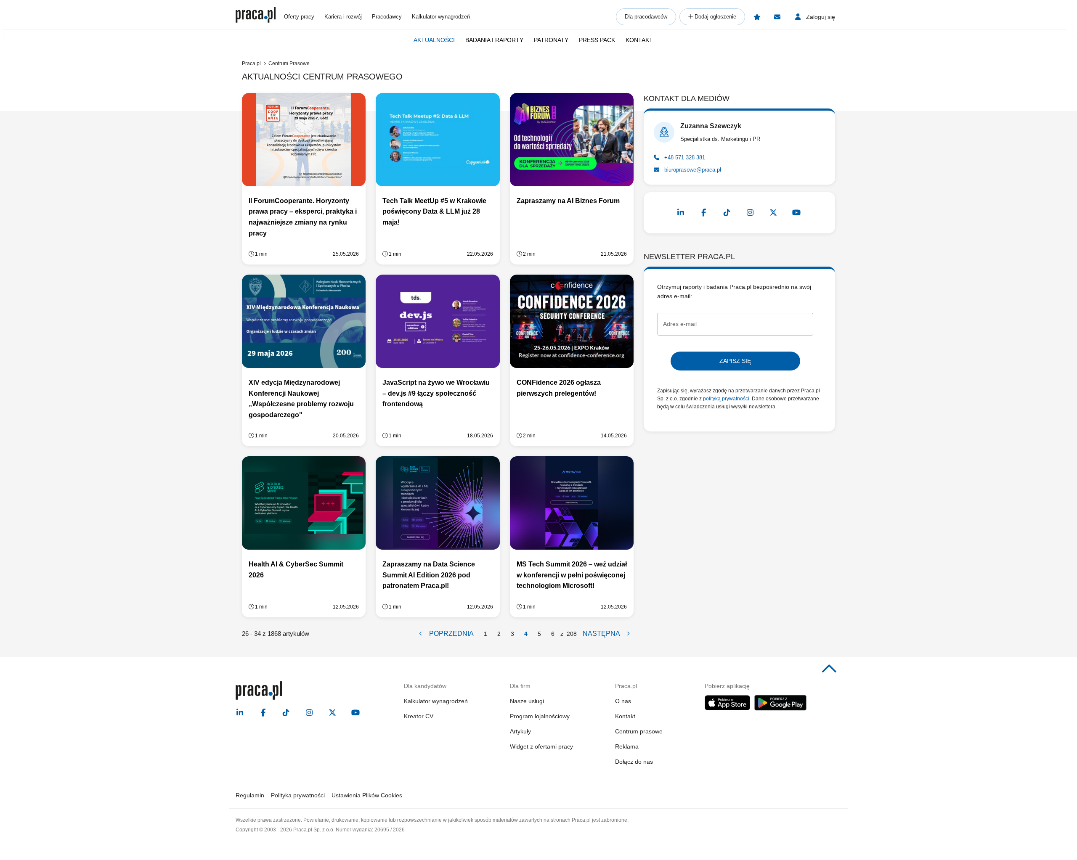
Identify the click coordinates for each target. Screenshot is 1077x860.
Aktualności (434, 40)
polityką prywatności (726, 399)
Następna (602, 633)
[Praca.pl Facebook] (703, 212)
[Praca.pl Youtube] (796, 212)
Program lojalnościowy (540, 716)
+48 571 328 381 (684, 157)
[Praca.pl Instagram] (750, 212)
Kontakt (639, 40)
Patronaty (551, 40)
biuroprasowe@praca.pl (692, 170)
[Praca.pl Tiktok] (726, 212)
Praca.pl (251, 63)
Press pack (597, 40)
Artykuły (520, 731)
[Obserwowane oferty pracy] (756, 16)
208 (572, 633)
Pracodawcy (387, 16)
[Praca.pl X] (773, 212)
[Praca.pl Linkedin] (680, 212)
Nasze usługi (527, 701)
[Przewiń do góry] (829, 669)
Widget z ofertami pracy (541, 746)
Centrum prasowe (639, 731)
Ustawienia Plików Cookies (367, 795)
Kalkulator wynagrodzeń (441, 16)
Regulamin (250, 795)
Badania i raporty (494, 40)
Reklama (627, 746)
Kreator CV (418, 716)
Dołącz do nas (634, 761)
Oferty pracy (299, 16)
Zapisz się (735, 360)
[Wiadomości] (777, 16)
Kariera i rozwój (343, 16)
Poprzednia (450, 633)
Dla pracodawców (646, 16)
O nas (623, 701)
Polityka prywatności (298, 795)
